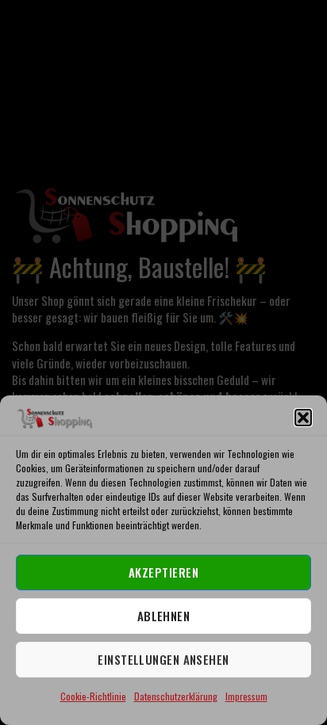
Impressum (246, 696)
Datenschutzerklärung (175, 696)
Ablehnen (163, 615)
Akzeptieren (163, 572)
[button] (303, 417)
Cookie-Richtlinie (93, 696)
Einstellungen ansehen (163, 659)
